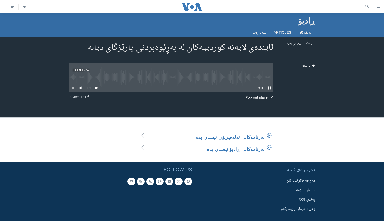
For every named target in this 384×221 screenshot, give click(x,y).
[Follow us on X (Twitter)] (178, 181)
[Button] (308, 67)
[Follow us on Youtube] (169, 181)
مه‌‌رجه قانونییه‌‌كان (300, 181)
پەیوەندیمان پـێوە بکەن (297, 209)
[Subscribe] (131, 181)
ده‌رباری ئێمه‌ (305, 190)
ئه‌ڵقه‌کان (305, 32)
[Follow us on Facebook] (188, 181)
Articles (282, 32)
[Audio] (24, 7)
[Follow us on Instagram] (159, 181)
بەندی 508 (307, 200)
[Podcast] (141, 181)
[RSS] (150, 181)
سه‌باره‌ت (259, 32)
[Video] (12, 7)
